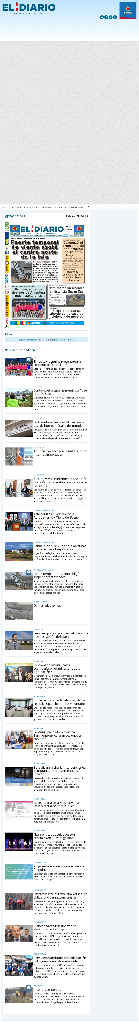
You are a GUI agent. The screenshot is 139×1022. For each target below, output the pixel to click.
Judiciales (38, 629)
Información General (44, 510)
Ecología (38, 387)
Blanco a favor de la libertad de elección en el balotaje (55, 927)
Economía (38, 418)
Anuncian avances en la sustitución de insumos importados (60, 452)
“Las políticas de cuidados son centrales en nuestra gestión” (54, 836)
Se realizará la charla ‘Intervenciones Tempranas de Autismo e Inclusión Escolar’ (59, 771)
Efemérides (39, 447)
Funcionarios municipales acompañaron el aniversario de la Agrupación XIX (57, 668)
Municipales (33, 207)
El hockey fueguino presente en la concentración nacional (57, 363)
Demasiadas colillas (47, 606)
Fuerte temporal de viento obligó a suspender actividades (58, 575)
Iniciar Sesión (46, 339)
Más (81, 207)
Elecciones (39, 475)
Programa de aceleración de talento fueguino (59, 868)
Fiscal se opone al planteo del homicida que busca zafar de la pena (61, 635)
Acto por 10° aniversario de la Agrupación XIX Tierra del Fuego (56, 515)
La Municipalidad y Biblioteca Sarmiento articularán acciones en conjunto (58, 735)
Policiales (60, 207)
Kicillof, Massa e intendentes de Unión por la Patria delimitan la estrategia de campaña (60, 482)
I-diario (72, 207)
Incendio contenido (47, 990)
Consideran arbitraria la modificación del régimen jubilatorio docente (60, 959)
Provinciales (18, 207)
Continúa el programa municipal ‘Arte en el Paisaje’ (60, 392)
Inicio (5, 207)
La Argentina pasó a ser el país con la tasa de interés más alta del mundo (59, 424)
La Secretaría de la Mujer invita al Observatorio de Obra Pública (57, 804)
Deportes (47, 207)
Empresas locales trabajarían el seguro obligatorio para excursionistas (60, 895)
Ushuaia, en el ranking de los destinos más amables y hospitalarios (60, 547)
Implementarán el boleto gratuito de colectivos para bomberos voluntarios (60, 702)
